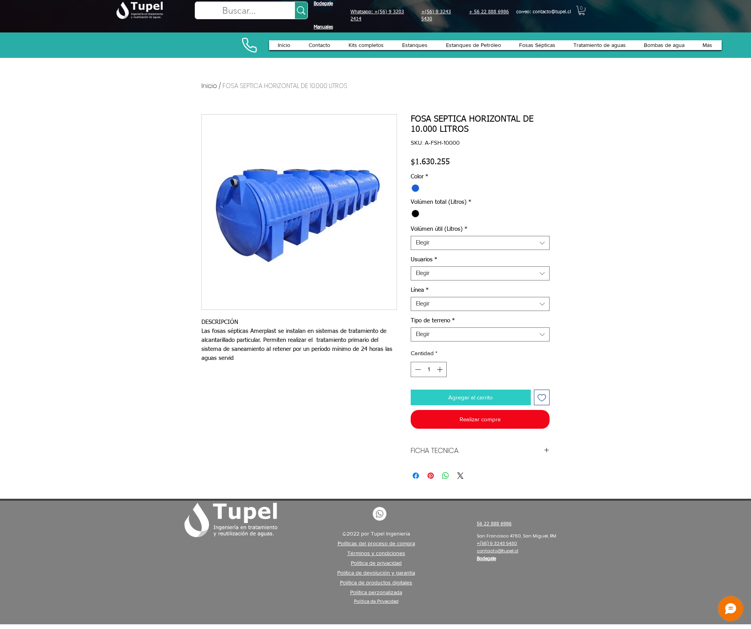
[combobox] (480, 243)
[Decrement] (417, 369)
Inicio (209, 85)
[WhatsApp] (379, 514)
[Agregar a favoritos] (542, 398)
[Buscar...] (301, 10)
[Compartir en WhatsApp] (445, 475)
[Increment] (440, 369)
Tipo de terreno (433, 320)
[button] (581, 10)
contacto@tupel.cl (552, 12)
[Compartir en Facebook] (415, 475)
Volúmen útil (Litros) (439, 229)
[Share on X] (460, 475)
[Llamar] (249, 45)
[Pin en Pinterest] (430, 475)
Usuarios (424, 259)
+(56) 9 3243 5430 (497, 543)
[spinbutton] (428, 369)
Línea (420, 290)
